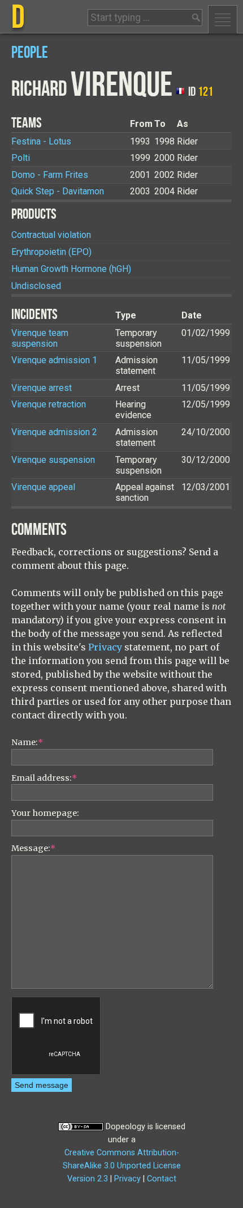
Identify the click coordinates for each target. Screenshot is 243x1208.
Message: (33, 848)
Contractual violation (51, 234)
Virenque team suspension (39, 338)
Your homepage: (45, 813)
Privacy (105, 647)
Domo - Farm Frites (49, 174)
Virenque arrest (41, 387)
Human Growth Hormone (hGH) (71, 268)
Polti (20, 157)
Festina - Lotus (41, 141)
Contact (161, 1179)
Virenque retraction (48, 404)
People (29, 53)
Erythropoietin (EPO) (51, 251)
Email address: (44, 778)
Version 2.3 (87, 1179)
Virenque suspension (53, 459)
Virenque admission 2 (54, 432)
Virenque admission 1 (54, 360)
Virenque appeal (43, 487)
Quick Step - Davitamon (57, 191)
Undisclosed (36, 285)
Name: (27, 742)
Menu (222, 19)
